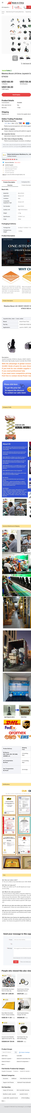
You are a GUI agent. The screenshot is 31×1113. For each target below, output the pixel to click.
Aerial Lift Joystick (6, 1058)
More (3, 1101)
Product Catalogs (25, 1052)
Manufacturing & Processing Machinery (15, 11)
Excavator (5, 1078)
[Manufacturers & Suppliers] (15, 2)
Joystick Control (23, 1094)
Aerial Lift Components (22, 1061)
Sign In (4, 174)
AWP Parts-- (5, 1055)
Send (16, 962)
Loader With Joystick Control (10, 1098)
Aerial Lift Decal (6, 1061)
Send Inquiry (16, 94)
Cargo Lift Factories (8, 1090)
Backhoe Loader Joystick (9, 1094)
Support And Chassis (8, 1082)
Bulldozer (14, 1078)
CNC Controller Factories (23, 1090)
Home (3, 11)
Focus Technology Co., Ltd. (21, 1106)
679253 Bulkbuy (25, 1098)
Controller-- (19, 1055)
